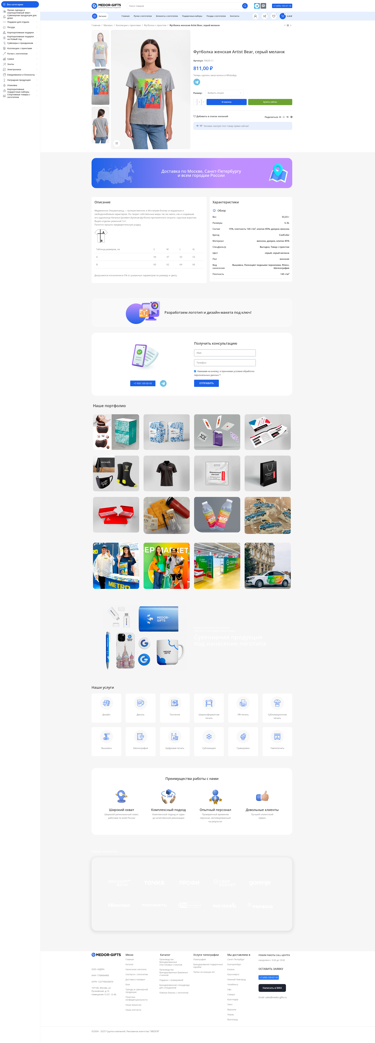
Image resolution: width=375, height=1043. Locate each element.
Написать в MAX (272, 987)
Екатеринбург (234, 964)
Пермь (230, 1014)
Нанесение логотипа (136, 969)
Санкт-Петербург (235, 959)
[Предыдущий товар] (284, 25)
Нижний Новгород (236, 979)
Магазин (108, 25)
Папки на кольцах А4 (203, 972)
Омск (229, 1004)
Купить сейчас (270, 102)
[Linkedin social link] (280, 117)
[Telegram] (257, 6)
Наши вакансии (133, 1004)
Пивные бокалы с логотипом (173, 992)
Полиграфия (199, 959)
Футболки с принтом (155, 25)
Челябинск (232, 984)
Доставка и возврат (135, 979)
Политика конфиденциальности (137, 998)
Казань (231, 969)
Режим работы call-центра (274, 955)
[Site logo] (106, 5)
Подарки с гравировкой (171, 980)
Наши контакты (133, 1009)
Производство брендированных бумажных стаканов (173, 972)
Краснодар (232, 999)
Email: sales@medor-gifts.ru (273, 997)
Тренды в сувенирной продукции (137, 990)
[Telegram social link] (291, 117)
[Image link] (106, 954)
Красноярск (233, 974)
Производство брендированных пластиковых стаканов (170, 962)
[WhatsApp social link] (283, 117)
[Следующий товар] (290, 25)
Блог (128, 984)
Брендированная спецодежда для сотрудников (174, 986)
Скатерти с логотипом (137, 974)
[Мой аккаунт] (255, 16)
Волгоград (232, 1019)
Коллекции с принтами (128, 25)
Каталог (129, 964)
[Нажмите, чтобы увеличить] (116, 143)
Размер (197, 92)
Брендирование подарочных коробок (208, 965)
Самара (231, 994)
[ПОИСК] (245, 6)
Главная (96, 25)
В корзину (226, 102)
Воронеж (231, 1009)
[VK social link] (287, 117)
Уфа (229, 989)
